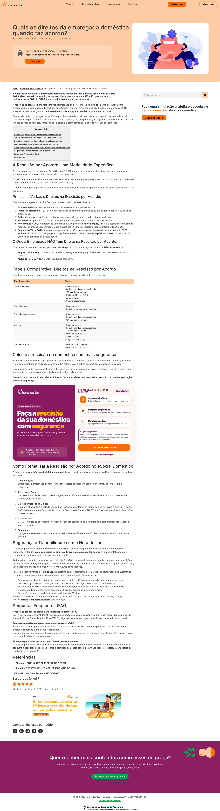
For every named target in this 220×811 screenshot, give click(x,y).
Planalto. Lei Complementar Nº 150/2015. (38, 642)
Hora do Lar (26, 346)
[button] (15, 700)
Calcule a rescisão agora (104, 423)
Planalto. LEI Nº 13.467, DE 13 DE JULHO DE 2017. (41, 632)
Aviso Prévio (24, 196)
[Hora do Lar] (28, 360)
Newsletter (133, 4)
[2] (69, 143)
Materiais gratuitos (90, 4)
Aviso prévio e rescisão (31, 88)
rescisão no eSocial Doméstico (44, 441)
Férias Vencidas (26, 189)
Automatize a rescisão (103, 416)
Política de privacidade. (110, 769)
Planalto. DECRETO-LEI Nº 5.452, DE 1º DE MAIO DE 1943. (46, 637)
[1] (97, 105)
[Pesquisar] (205, 95)
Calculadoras (113, 4)
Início (15, 88)
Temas (69, 4)
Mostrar (33, 129)
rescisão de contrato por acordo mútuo (35, 105)
